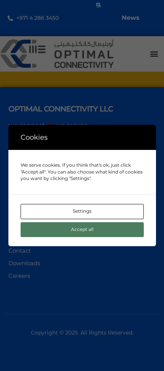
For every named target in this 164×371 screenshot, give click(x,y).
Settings (82, 211)
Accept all (82, 229)
